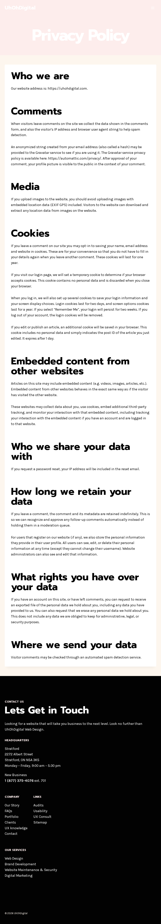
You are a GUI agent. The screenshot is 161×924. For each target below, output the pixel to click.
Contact (11, 833)
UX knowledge (16, 828)
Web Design (14, 858)
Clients (10, 822)
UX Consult (42, 816)
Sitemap (40, 822)
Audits (38, 805)
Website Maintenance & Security (31, 870)
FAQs (8, 811)
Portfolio (11, 816)
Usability (40, 811)
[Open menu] (152, 8)
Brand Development (20, 864)
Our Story (12, 805)
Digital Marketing (19, 875)
